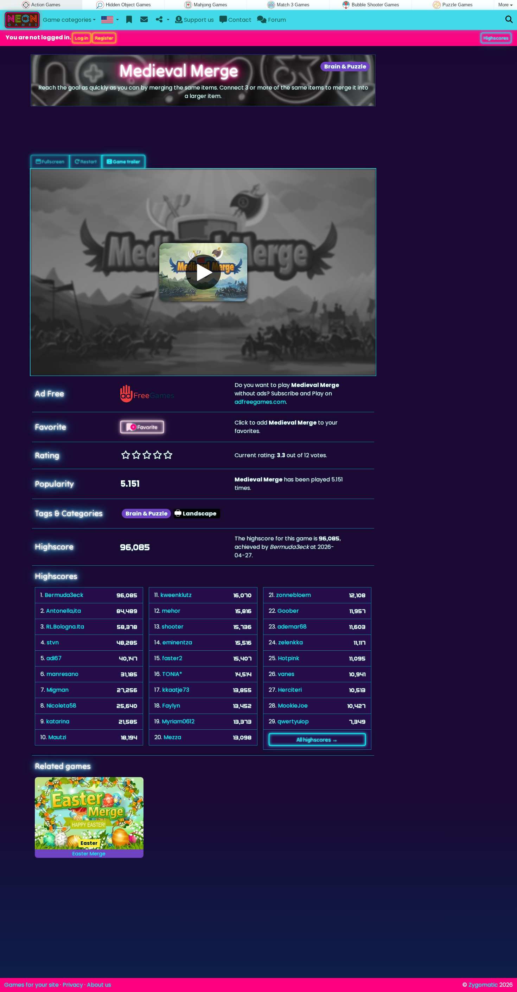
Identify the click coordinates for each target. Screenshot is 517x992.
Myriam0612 (178, 721)
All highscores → (317, 739)
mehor (171, 611)
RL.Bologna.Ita (65, 627)
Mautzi (57, 737)
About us (99, 985)
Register (104, 38)
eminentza (177, 642)
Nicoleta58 (61, 706)
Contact (239, 20)
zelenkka (290, 642)
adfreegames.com (260, 402)
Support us (198, 20)
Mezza (172, 737)
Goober (288, 611)
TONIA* (172, 674)
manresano (62, 674)
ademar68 (292, 627)
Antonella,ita (63, 611)
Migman (57, 690)
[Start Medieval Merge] (203, 272)
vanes (286, 674)
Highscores (496, 38)
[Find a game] (509, 20)
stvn (53, 642)
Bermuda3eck (64, 595)
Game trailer (126, 161)
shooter (173, 627)
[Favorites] (129, 20)
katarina (57, 721)
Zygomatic (483, 985)
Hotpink (288, 658)
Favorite (147, 427)
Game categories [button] (67, 20)
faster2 (172, 658)
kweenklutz (176, 595)
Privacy (73, 985)
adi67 (54, 658)
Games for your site (31, 985)
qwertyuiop (293, 721)
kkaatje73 (175, 690)
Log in (81, 38)
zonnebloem (293, 595)
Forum (276, 20)
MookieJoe (293, 706)
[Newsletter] (144, 20)
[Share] (162, 20)
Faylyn (171, 706)
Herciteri (290, 690)
